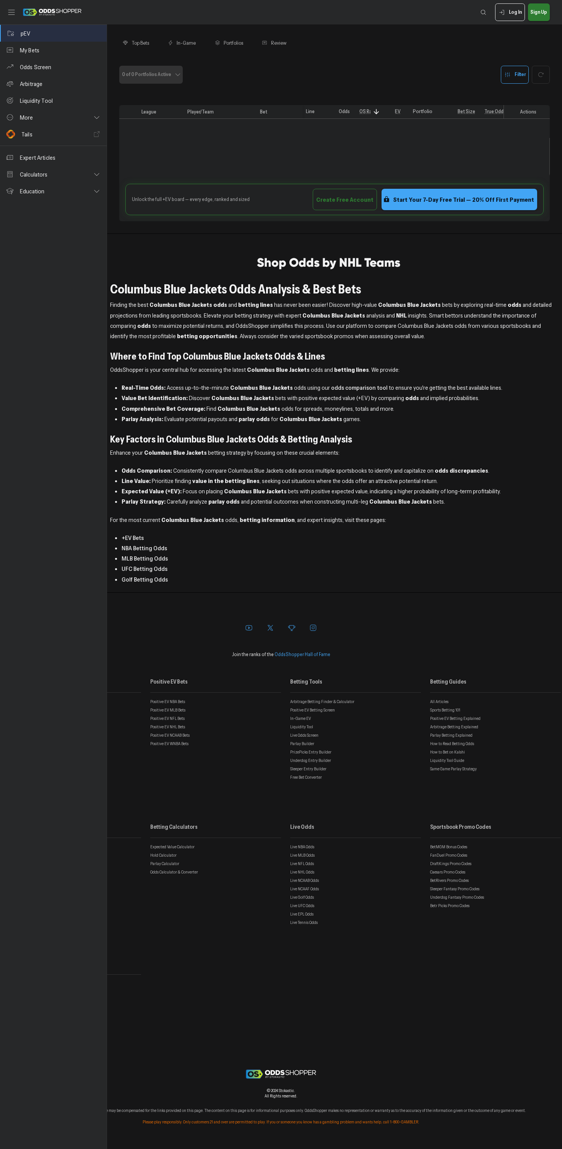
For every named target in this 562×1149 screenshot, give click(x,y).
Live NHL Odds (302, 872)
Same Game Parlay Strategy (453, 768)
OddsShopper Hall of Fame (302, 654)
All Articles (439, 701)
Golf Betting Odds (145, 579)
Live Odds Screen (304, 735)
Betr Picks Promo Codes (449, 905)
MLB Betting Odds (145, 558)
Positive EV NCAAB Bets (170, 735)
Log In (515, 12)
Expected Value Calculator (172, 846)
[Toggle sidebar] (11, 12)
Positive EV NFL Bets (167, 718)
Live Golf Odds (302, 897)
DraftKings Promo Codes (450, 863)
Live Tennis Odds (304, 922)
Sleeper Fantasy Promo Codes (454, 888)
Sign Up (538, 12)
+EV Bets (133, 537)
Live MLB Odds (302, 855)
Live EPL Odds (301, 914)
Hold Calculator (163, 855)
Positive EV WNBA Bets (169, 743)
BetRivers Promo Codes (449, 880)
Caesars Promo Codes (447, 872)
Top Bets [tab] (140, 42)
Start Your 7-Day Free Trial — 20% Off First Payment (463, 199)
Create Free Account (345, 199)
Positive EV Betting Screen (312, 710)
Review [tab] (279, 42)
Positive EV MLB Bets (167, 710)
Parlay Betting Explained (451, 735)
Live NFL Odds (302, 863)
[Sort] (376, 112)
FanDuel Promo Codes (448, 855)
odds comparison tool (359, 387)
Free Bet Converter (306, 777)
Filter (520, 74)
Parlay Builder (302, 743)
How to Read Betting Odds (452, 743)
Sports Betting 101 (445, 710)
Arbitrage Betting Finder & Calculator (322, 701)
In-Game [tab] (186, 42)
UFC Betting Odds (144, 568)
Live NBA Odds (302, 846)
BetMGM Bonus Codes (448, 846)
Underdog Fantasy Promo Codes (457, 897)
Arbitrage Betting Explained (454, 726)
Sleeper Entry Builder (308, 768)
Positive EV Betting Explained (455, 718)
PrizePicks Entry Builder (310, 752)
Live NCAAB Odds (304, 880)
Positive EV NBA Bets (167, 701)
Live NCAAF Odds (304, 888)
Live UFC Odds (302, 905)
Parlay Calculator (164, 863)
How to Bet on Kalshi (447, 752)
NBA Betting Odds (144, 548)
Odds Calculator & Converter (174, 872)
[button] (53, 117)
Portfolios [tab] (233, 42)
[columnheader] (128, 112)
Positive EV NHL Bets (167, 726)
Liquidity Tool (301, 726)
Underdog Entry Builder (310, 760)
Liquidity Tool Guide (447, 760)
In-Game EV (300, 718)
